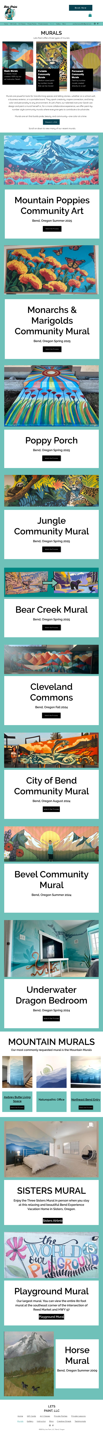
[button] (90, 15)
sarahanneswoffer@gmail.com (82, 24)
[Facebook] (98, 24)
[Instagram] (95, 24)
